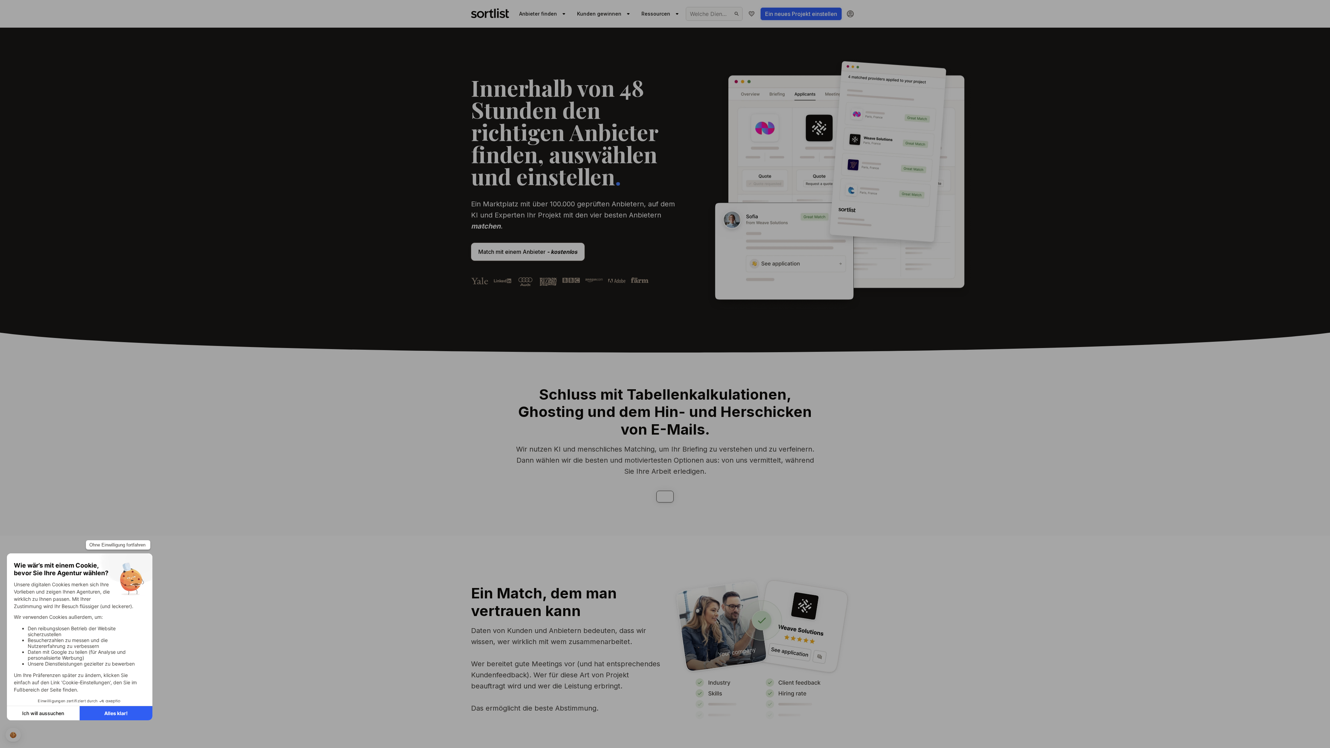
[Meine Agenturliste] (751, 13)
